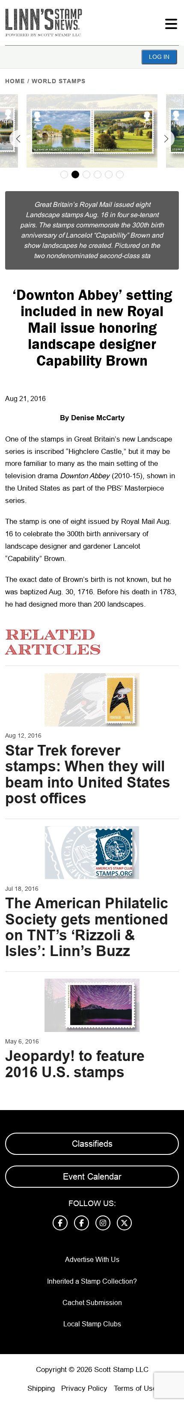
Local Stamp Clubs (92, 1324)
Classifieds (92, 1143)
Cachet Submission (92, 1302)
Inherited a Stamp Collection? (92, 1281)
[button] (18, 138)
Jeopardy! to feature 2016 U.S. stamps (75, 1064)
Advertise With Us (92, 1259)
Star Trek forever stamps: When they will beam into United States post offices (87, 774)
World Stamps (59, 81)
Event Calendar (92, 1176)
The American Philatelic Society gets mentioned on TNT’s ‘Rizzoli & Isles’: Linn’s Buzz (86, 927)
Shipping (41, 1388)
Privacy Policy (84, 1388)
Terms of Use (135, 1388)
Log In (159, 56)
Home (15, 81)
